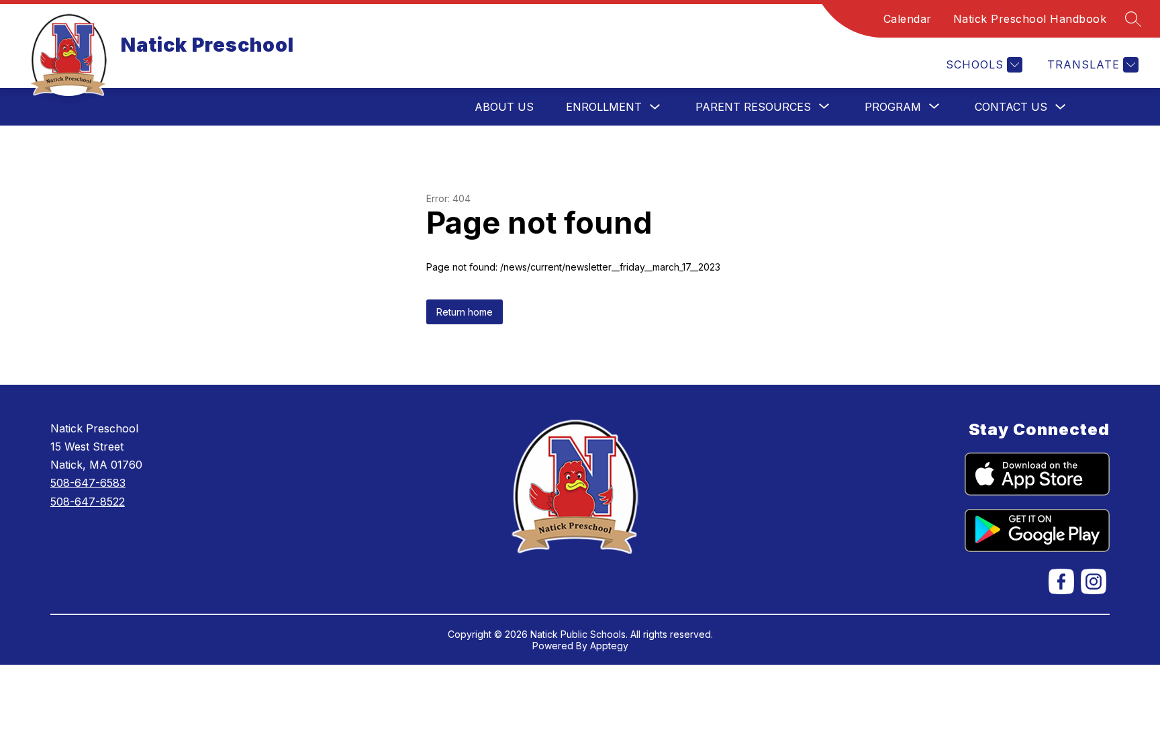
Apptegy (609, 645)
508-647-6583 (88, 482)
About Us (504, 106)
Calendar (907, 19)
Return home (464, 312)
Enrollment (604, 106)
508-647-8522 (87, 501)
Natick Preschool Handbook (1030, 19)
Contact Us (1011, 106)
